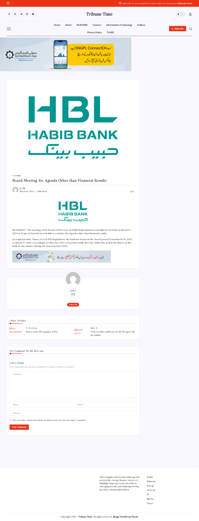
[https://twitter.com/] (15, 14)
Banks (150, 477)
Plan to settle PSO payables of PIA (42, 332)
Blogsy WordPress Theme (125, 516)
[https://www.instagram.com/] (27, 14)
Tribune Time (99, 14)
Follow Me (73, 305)
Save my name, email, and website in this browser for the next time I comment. (49, 420)
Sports (150, 499)
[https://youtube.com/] (33, 14)
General (151, 490)
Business (151, 481)
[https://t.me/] (21, 14)
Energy (150, 485)
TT (24, 188)
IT (148, 494)
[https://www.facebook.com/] (9, 14)
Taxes (150, 503)
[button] (181, 14)
